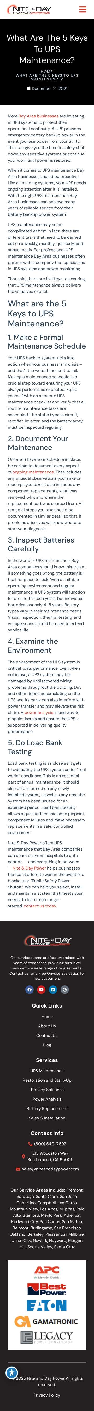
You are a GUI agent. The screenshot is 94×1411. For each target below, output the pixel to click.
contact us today (40, 906)
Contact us (18, 973)
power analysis (39, 712)
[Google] (65, 989)
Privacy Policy (47, 1395)
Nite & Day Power (29, 868)
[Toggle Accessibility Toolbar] (11, 1373)
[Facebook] (29, 989)
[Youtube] (41, 989)
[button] (83, 9)
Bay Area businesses (38, 116)
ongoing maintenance (33, 472)
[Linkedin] (53, 989)
